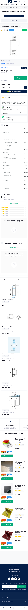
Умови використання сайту (13, 589)
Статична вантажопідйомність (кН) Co (10, 158)
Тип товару (6, 188)
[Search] (4, 1)
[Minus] (2, 78)
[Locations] (24, 1)
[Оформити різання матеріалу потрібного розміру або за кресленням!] (14, 16)
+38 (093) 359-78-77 (14, 571)
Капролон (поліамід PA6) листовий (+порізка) (20, 462)
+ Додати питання (13, 247)
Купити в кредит (16, 91)
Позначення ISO (7, 169)
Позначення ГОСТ (7, 165)
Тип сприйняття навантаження (7, 176)
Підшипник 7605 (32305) (7, 299)
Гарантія (8, 117)
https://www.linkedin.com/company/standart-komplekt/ (15, 578)
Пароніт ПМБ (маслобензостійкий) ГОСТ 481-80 (20, 485)
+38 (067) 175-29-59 (14, 569)
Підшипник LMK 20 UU (7, 326)
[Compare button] (25, 68)
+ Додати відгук (14, 203)
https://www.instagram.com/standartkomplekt (12, 578)
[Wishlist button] (22, 68)
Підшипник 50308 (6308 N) (8, 353)
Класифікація (6, 149)
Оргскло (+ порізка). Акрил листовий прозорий (20, 439)
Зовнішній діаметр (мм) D (10, 139)
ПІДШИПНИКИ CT (13, 7)
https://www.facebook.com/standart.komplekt (9, 578)
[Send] (25, 87)
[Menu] (1, 1)
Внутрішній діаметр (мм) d (10, 142)
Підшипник (6, 7)
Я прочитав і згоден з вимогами (15, 589)
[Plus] (8, 78)
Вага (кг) (5, 129)
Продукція (5, 162)
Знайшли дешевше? (5, 67)
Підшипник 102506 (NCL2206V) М (9, 380)
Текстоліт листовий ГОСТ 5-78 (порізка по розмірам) (20, 531)
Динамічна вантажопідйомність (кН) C (10, 153)
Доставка (8, 97)
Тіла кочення (6, 172)
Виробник (5, 180)
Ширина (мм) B (7, 146)
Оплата (7, 107)
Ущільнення (6, 132)
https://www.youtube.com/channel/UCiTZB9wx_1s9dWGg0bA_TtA (19, 578)
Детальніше (14, 20)
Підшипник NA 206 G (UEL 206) (9, 408)
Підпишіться (21, 586)
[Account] (26, 1)
